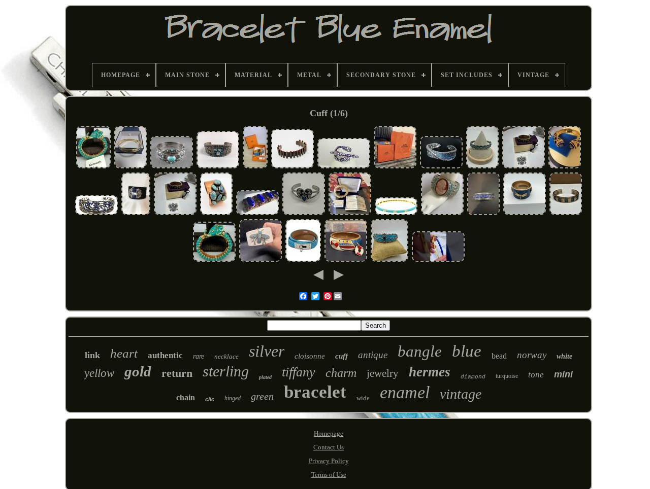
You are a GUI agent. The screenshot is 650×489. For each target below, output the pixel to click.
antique (372, 355)
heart (124, 353)
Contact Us (328, 447)
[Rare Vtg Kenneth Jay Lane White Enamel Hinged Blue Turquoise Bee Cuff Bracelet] (260, 260)
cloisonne (310, 356)
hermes (429, 371)
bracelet (315, 392)
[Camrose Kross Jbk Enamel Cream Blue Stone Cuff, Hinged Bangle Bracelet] (350, 214)
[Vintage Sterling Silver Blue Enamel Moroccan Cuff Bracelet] (483, 214)
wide (363, 398)
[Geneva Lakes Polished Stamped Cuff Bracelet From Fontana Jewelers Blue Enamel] (130, 167)
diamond (473, 377)
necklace (226, 356)
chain (185, 397)
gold (137, 371)
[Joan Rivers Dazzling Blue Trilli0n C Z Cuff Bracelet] (564, 167)
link (92, 355)
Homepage (328, 433)
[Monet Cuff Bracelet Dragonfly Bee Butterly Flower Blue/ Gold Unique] (524, 214)
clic (209, 399)
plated (265, 377)
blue (466, 351)
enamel (405, 392)
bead (499, 356)
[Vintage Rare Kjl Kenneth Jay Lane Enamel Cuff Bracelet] (135, 214)
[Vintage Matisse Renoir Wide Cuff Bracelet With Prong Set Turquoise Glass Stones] (216, 214)
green (262, 396)
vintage (460, 394)
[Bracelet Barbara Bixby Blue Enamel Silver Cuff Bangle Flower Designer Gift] (441, 167)
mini (563, 374)
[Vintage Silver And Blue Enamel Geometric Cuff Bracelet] (565, 214)
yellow (99, 373)
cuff (341, 356)
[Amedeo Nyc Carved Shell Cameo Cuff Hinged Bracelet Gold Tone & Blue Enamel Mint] (442, 214)
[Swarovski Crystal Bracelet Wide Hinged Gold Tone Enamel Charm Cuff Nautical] (345, 260)
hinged (232, 398)
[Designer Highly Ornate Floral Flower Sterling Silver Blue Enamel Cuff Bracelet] (96, 214)
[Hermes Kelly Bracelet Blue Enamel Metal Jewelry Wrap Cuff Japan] (303, 260)
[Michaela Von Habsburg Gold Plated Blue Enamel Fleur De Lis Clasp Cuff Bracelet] (523, 167)
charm (341, 372)
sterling (226, 371)
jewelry (383, 373)
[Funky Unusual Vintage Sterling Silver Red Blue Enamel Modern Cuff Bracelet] (292, 167)
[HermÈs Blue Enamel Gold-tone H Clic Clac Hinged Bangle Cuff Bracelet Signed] (395, 167)
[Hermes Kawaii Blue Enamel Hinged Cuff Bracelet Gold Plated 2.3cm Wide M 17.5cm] (255, 167)
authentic (165, 355)
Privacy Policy (329, 461)
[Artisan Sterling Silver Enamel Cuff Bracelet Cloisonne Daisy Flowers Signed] (218, 167)
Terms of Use (328, 474)
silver (266, 351)
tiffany (298, 372)
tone (536, 374)
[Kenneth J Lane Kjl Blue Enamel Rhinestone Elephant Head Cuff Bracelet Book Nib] (93, 167)
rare (198, 356)
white (564, 356)
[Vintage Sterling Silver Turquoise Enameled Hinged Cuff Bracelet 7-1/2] (171, 167)
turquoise (507, 375)
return (176, 373)
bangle (420, 351)
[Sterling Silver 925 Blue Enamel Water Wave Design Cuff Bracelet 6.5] (482, 167)
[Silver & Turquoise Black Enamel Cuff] (303, 214)
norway (531, 355)
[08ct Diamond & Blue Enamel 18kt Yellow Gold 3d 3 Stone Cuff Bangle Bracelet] (396, 214)
